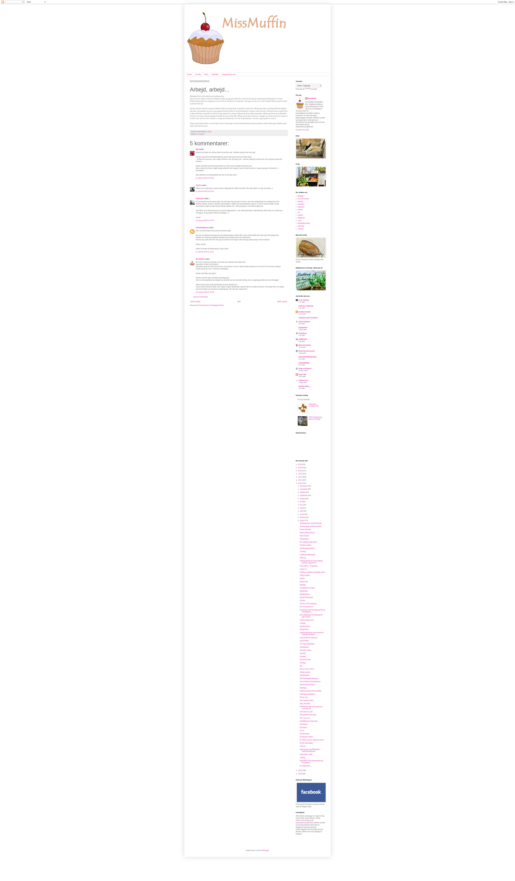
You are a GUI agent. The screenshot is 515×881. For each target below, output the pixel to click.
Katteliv (300, 215)
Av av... (302, 730)
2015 (300, 468)
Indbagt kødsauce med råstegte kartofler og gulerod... (311, 562)
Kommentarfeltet (304, 400)
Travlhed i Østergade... (308, 555)
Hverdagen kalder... (307, 737)
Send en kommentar (200, 297)
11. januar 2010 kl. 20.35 (205, 178)
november (304, 489)
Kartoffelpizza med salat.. (309, 721)
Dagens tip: (304, 582)
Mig (197, 149)
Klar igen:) (303, 727)
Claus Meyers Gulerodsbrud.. (310, 681)
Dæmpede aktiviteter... (308, 694)
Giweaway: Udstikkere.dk (314, 405)
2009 (300, 770)
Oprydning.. (304, 591)
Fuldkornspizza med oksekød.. (311, 691)
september (304, 495)
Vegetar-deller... (305, 626)
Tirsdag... (303, 623)
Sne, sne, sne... (305, 718)
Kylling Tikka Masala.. (308, 533)
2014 (300, 471)
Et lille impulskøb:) (306, 743)
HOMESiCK (303, 339)
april (302, 511)
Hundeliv (301, 204)
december (304, 486)
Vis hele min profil (302, 130)
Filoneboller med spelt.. (308, 715)
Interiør (300, 210)
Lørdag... (303, 758)
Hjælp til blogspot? (306, 597)
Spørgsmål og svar (229, 74)
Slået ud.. (303, 558)
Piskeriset (200, 198)
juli (301, 502)
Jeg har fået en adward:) (308, 638)
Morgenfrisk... (305, 629)
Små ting (301, 226)
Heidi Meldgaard (202, 228)
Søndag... (303, 585)
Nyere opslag (195, 301)
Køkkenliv (301, 218)
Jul (299, 212)
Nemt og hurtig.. (305, 659)
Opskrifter (215, 74)
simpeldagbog (304, 363)
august (302, 499)
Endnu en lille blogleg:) (308, 604)
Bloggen (301, 196)
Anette (198, 185)
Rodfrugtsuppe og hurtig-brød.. (311, 523)
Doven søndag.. (305, 529)
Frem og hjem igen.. (307, 700)
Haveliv (300, 201)
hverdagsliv (201, 134)
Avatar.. (302, 578)
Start (238, 301)
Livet (299, 221)
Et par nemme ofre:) (307, 669)
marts (302, 514)
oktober (303, 492)
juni (301, 505)
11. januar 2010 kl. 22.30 (205, 252)
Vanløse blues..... (305, 386)
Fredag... (303, 600)
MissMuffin (200, 259)
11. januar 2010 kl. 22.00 (205, 220)
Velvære (301, 229)
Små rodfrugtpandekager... (309, 678)
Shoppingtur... (305, 539)
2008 (300, 774)
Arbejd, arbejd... (305, 672)
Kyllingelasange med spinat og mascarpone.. (311, 707)
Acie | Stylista (304, 300)
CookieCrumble (304, 312)
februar (303, 517)
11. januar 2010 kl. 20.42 (205, 191)
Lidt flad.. (303, 653)
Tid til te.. (303, 746)
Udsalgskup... (305, 647)
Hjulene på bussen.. (307, 620)
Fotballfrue (303, 333)
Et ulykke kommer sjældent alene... (312, 740)
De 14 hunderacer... (307, 607)
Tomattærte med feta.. (307, 588)
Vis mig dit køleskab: (307, 644)
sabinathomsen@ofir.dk (304, 823)
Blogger (266, 850)
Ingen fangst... (305, 536)
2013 (300, 474)
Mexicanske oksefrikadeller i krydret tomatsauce (310, 750)
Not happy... (304, 724)
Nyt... (301, 666)
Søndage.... (304, 688)
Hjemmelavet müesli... (308, 685)
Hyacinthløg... (305, 641)
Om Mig (198, 74)
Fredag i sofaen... (306, 545)
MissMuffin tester (304, 223)
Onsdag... (303, 663)
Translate (313, 89)
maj (301, 508)
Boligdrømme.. (305, 594)
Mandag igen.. (305, 675)
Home (189, 74)
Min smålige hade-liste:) (308, 542)
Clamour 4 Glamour (306, 306)
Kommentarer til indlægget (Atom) (211, 305)
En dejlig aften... (305, 766)
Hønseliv (301, 207)
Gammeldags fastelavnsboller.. (311, 526)
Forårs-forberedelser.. (307, 548)
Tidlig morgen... (305, 575)
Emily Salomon (304, 322)
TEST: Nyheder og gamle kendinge (315, 418)
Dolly (206, 74)
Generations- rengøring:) (309, 566)
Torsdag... (303, 551)
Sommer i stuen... (306, 650)
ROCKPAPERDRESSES (308, 357)
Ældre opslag (282, 301)
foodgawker (303, 327)
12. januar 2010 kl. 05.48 (205, 292)
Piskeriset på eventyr (307, 351)
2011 (300, 480)
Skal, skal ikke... (305, 703)
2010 (300, 483)
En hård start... (305, 734)
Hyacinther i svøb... (307, 754)
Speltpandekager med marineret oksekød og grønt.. (311, 633)
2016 (300, 464)
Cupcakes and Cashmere (308, 318)
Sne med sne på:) (306, 712)
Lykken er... (304, 569)
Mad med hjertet (305, 345)
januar (302, 520)
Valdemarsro (303, 380)
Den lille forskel (303, 199)
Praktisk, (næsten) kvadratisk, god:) (312, 572)
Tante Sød (302, 374)
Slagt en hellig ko (305, 369)
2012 (300, 477)
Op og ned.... (304, 697)
